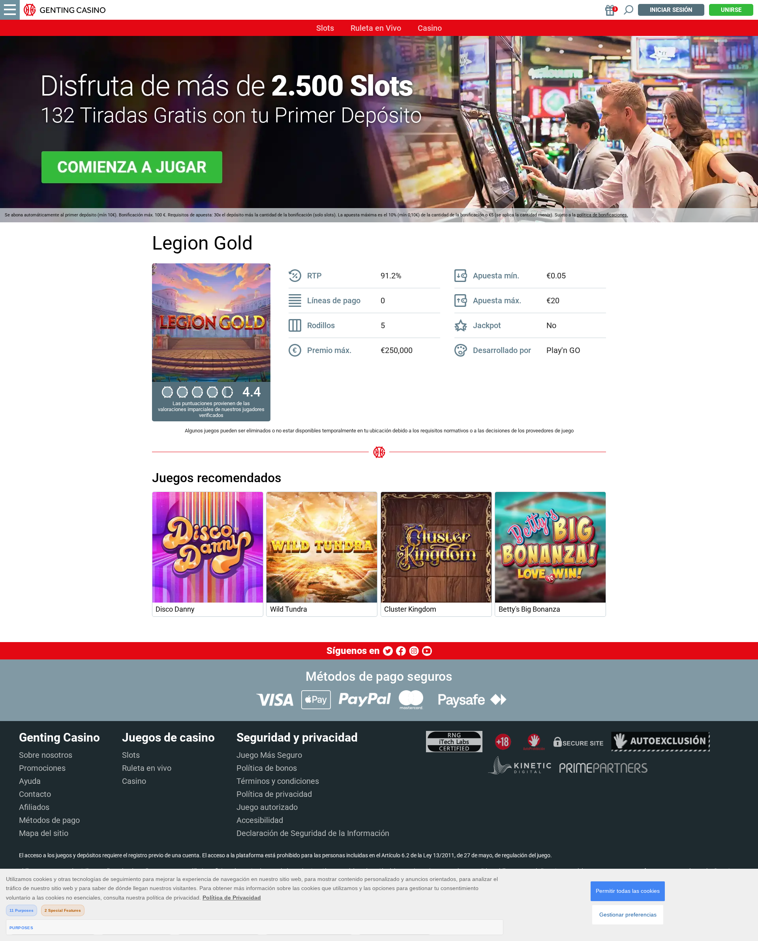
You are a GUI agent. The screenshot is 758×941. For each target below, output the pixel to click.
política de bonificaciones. (602, 215)
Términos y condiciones (277, 781)
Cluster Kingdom (410, 609)
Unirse (731, 9)
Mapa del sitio (43, 833)
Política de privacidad (274, 794)
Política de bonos (266, 768)
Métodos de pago (49, 820)
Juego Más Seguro (269, 755)
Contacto (35, 794)
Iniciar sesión (671, 9)
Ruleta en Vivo (376, 28)
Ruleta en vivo (146, 768)
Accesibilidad (259, 820)
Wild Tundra (288, 609)
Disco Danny (175, 609)
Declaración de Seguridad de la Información (312, 833)
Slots (325, 28)
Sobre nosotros (45, 755)
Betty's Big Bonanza (529, 609)
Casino (430, 28)
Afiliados (34, 807)
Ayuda (30, 781)
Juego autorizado (267, 807)
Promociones (42, 768)
